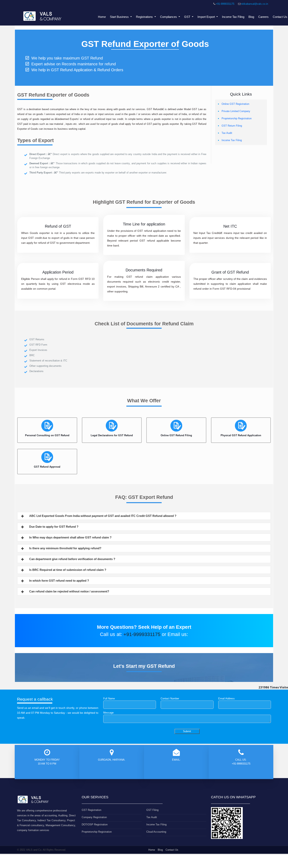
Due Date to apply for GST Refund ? (53, 526)
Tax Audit (227, 132)
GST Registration (91, 809)
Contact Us (172, 849)
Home (102, 16)
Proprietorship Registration (237, 118)
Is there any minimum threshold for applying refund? (65, 548)
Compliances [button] (169, 16)
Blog (251, 16)
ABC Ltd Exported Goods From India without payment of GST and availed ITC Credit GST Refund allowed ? (102, 515)
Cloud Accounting (156, 831)
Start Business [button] (120, 16)
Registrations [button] (145, 16)
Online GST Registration (235, 103)
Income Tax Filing (233, 16)
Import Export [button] (206, 16)
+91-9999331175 (225, 3)
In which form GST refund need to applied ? (59, 580)
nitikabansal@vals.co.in (254, 3)
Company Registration (94, 817)
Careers (263, 16)
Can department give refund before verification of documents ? (72, 559)
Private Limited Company (236, 111)
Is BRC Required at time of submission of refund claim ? (67, 569)
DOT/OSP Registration (95, 824)
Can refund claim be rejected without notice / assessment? (69, 591)
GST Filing (152, 809)
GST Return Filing (232, 125)
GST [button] (187, 16)
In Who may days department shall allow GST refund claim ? (70, 537)
